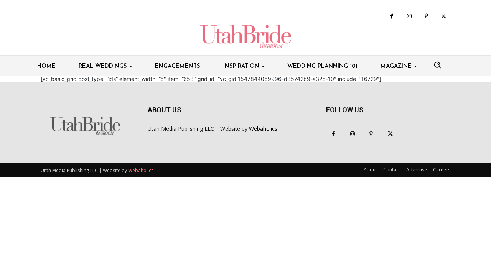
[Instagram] (409, 16)
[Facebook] (392, 16)
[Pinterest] (426, 16)
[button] (437, 65)
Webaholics (263, 128)
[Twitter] (443, 16)
